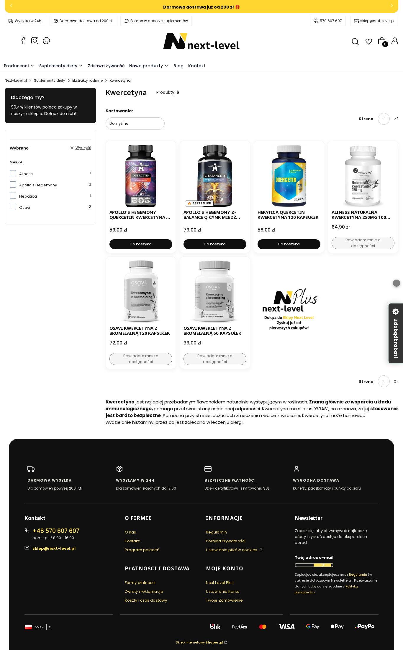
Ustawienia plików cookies (232, 550)
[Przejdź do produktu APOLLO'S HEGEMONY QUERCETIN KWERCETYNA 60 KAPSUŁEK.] (140, 176)
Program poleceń (142, 550)
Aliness (26, 174)
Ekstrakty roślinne (87, 80)
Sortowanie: (119, 111)
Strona (366, 119)
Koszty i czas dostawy (146, 600)
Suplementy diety (49, 80)
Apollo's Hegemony (38, 185)
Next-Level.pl (16, 80)
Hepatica (28, 196)
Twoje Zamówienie (224, 600)
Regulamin (216, 532)
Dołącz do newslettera (322, 565)
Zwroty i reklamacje (144, 591)
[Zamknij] (396, 283)
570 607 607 (331, 20)
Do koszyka (141, 244)
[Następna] (391, 6)
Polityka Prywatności (225, 541)
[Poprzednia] (11, 6)
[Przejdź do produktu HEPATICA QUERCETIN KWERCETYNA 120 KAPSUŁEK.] (289, 176)
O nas (130, 532)
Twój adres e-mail (314, 557)
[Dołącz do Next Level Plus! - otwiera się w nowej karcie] (289, 313)
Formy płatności (140, 582)
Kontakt (132, 541)
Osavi (24, 207)
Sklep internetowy (199, 642)
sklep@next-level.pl (377, 20)
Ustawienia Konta (223, 591)
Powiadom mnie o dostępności (363, 243)
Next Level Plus (220, 582)
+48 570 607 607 (55, 531)
